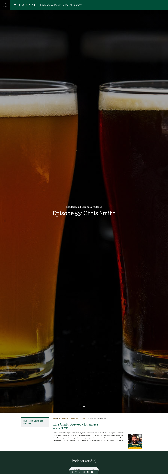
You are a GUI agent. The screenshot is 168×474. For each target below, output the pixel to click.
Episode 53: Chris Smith (84, 213)
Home (55, 418)
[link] (72, 472)
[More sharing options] (96, 472)
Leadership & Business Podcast (84, 207)
